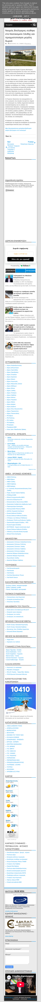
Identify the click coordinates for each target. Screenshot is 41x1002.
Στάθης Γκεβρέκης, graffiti (13, 587)
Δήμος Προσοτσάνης (13, 413)
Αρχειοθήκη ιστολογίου (30, 271)
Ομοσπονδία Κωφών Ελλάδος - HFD (17, 522)
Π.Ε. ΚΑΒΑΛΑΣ (11, 751)
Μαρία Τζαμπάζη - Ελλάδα (13, 650)
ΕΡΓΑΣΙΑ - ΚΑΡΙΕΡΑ (13, 742)
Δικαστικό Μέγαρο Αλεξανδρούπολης (18, 553)
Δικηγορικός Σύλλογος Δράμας (16, 551)
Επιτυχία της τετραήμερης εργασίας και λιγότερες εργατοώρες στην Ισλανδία (24, 293)
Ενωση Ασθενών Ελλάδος (14, 513)
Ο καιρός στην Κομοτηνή (14, 877)
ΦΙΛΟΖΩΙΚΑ (10, 769)
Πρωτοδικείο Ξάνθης (13, 558)
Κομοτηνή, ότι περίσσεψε (14, 667)
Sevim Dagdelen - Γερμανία (14, 654)
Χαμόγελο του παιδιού (13, 642)
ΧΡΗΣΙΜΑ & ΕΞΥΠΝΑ (13, 771)
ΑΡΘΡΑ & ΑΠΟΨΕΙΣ (12, 728)
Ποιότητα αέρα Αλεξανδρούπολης (17, 868)
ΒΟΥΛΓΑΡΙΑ (13, 43)
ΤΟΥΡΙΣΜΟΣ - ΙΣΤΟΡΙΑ (13, 765)
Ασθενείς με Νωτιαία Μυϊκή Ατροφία (17, 531)
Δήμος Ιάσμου (11, 379)
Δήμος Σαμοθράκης (12, 372)
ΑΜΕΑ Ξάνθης (11, 481)
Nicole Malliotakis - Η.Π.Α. (13, 652)
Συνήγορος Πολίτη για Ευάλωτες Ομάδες (19, 520)
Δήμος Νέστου (11, 397)
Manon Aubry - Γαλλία (12, 656)
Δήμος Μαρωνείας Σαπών (14, 383)
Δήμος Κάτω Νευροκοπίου (15, 409)
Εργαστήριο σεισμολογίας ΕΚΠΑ (16, 873)
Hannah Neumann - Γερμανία (15, 658)
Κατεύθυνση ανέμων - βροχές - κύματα (18, 852)
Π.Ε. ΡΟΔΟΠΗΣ (11, 755)
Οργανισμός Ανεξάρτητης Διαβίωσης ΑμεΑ (19, 504)
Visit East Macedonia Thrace (15, 575)
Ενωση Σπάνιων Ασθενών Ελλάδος (17, 515)
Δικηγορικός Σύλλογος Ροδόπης (16, 544)
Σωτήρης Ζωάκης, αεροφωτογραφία (16, 585)
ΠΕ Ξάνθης (10, 420)
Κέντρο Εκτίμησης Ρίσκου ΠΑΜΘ (16, 861)
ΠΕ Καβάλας (10, 422)
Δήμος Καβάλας (11, 395)
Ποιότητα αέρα (11, 855)
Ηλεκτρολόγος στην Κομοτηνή (16, 597)
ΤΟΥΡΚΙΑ (9, 767)
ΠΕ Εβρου (10, 415)
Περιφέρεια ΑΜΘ (12, 427)
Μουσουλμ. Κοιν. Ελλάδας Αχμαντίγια (18, 629)
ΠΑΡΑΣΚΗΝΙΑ (11, 758)
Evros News (11, 443)
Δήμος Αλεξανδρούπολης (14, 365)
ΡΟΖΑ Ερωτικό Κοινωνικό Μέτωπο (17, 674)
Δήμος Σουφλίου (12, 374)
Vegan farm (10, 639)
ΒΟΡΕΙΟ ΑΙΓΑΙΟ (11, 730)
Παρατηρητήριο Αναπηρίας (15, 506)
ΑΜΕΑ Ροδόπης (11, 477)
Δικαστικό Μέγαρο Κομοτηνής (15, 555)
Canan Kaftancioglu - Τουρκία (15, 659)
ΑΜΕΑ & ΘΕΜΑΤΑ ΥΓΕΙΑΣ (14, 726)
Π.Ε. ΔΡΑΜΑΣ (11, 746)
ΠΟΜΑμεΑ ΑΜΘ (11, 495)
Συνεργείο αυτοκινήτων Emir (15, 599)
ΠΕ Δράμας (10, 425)
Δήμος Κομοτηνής (12, 381)
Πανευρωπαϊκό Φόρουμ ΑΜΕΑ (16, 509)
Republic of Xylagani (13, 670)
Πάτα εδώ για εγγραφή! (20, 259)
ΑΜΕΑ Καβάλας (11, 484)
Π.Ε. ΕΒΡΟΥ (10, 749)
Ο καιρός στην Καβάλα (13, 864)
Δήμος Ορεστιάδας (12, 370)
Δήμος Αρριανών (12, 377)
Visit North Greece (12, 577)
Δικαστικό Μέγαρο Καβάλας (15, 560)
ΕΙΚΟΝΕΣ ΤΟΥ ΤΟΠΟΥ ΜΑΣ (15, 735)
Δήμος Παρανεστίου (13, 411)
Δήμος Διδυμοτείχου (13, 367)
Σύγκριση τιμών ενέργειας (14, 612)
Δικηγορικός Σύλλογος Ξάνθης (16, 546)
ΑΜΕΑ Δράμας (11, 486)
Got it (26, 16)
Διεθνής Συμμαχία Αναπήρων (15, 511)
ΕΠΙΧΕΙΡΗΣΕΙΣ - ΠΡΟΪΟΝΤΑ (15, 739)
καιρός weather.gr (11, 839)
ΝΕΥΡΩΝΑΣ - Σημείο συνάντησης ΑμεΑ (18, 527)
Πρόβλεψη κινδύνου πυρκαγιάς (16, 875)
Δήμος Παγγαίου (12, 399)
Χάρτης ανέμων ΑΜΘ (13, 880)
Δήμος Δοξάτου (11, 406)
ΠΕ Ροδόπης (11, 418)
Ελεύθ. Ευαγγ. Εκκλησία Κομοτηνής (17, 624)
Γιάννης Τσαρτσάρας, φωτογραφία (16, 589)
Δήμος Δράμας (11, 404)
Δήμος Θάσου (11, 402)
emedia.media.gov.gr (11, 911)
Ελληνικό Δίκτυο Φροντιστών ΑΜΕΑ (17, 502)
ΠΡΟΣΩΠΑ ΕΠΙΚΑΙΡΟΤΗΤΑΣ (15, 762)
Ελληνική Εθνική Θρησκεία (15, 631)
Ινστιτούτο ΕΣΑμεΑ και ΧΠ (14, 499)
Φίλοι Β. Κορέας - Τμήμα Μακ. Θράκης (18, 672)
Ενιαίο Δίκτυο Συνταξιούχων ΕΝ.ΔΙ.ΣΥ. (18, 610)
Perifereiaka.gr (9, 997)
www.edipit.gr (9, 936)
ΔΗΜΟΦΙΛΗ (10, 270)
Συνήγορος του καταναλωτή (15, 616)
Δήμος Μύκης (11, 388)
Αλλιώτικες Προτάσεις (13, 601)
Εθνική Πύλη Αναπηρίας (14, 534)
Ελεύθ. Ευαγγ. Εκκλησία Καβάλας (17, 627)
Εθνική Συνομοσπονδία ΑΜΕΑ (16, 497)
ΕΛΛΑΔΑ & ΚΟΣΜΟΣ (13, 737)
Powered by (15, 266)
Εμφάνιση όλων (32, 469)
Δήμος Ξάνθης (11, 390)
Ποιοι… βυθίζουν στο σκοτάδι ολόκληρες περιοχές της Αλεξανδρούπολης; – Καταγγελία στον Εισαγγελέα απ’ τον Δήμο (20, 447)
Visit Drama (10, 573)
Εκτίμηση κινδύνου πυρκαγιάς (16, 857)
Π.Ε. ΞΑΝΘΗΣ (20, 43)
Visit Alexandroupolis (13, 568)
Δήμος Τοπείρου (12, 393)
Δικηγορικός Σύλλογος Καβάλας (16, 549)
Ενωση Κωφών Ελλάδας (14, 525)
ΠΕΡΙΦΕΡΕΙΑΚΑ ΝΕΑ (13, 760)
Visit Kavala (10, 570)
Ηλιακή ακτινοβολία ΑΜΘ (14, 882)
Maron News (11, 451)
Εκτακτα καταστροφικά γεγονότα (16, 871)
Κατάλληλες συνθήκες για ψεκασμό (17, 859)
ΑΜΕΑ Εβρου (11, 479)
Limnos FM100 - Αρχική (15, 457)
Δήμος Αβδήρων (12, 386)
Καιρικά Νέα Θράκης (13, 866)
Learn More (17, 16)
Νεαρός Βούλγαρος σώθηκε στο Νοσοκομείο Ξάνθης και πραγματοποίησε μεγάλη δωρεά (20, 35)
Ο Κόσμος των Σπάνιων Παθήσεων (17, 518)
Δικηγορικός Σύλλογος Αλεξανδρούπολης (19, 542)
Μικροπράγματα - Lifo (14, 463)
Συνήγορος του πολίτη (13, 614)
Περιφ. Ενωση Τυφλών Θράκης (16, 493)
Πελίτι (9, 437)
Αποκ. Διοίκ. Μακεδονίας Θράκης (16, 429)
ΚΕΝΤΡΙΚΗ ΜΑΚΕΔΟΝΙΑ (14, 744)
